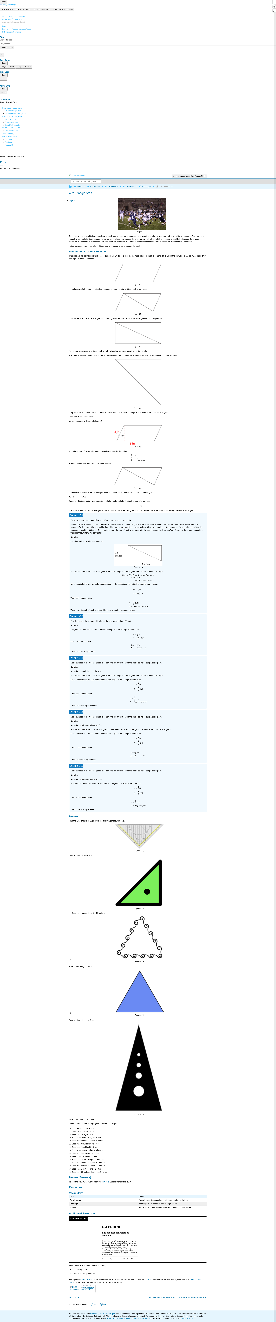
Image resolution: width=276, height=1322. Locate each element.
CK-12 (149, 1280)
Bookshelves (95, 186)
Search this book (6, 40)
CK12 (192, 1280)
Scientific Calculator (12, 125)
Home (79, 186)
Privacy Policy (112, 1318)
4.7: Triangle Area (86, 1280)
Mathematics (113, 186)
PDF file (105, 1182)
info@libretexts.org (186, 1318)
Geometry (130, 186)
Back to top (73, 1297)
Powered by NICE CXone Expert (103, 1314)
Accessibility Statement (143, 1318)
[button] (9, 142)
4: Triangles (147, 186)
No (104, 1304)
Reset (4, 63)
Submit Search (7, 47)
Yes (95, 1304)
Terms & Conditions (125, 1318)
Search (73, 181)
